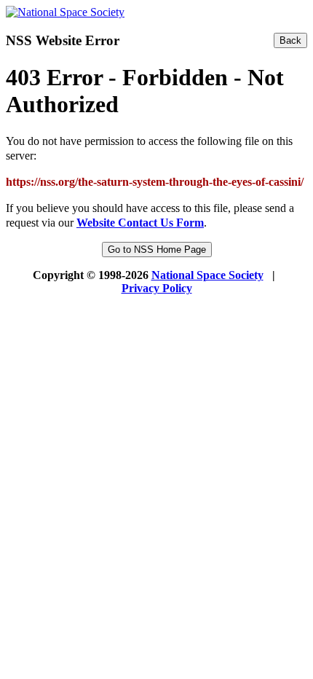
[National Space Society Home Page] (65, 12)
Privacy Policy (157, 288)
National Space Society (207, 275)
